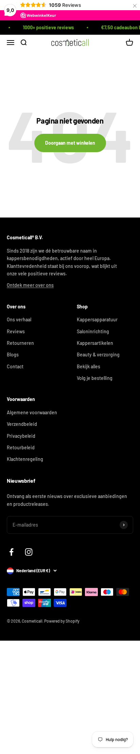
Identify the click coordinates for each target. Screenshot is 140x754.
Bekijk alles (88, 366)
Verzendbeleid (22, 424)
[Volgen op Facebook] (11, 552)
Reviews (16, 331)
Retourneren (20, 343)
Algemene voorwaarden (32, 412)
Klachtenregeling (25, 459)
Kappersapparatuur (97, 319)
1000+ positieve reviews (46, 27)
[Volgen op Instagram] (28, 552)
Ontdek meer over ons (30, 285)
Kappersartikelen (95, 343)
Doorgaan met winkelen (70, 143)
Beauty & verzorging (98, 354)
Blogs (13, 354)
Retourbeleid (21, 447)
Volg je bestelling (94, 378)
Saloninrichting (93, 331)
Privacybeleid (21, 436)
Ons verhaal (19, 319)
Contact (15, 366)
